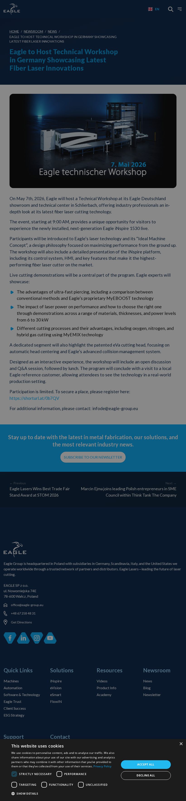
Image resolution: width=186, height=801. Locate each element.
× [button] (181, 744)
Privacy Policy (102, 766)
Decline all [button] (146, 775)
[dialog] (93, 770)
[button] (63, 794)
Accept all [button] (145, 764)
